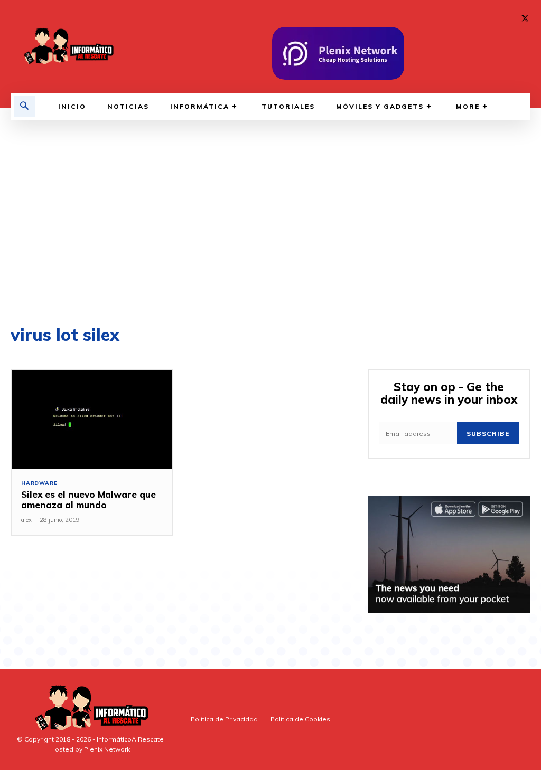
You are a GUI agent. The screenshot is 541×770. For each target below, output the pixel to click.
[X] (524, 18)
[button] (24, 106)
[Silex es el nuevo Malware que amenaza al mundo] (92, 419)
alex (26, 520)
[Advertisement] (270, 220)
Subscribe (488, 434)
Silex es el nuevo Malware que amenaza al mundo (88, 499)
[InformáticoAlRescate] (68, 46)
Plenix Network (107, 749)
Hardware (39, 483)
